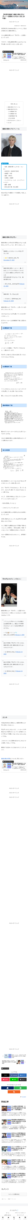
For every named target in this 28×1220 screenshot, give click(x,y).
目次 (12, 104)
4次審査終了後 (12, 111)
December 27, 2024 (9, 260)
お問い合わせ (7, 1215)
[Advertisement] (14, 85)
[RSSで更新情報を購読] (14, 1091)
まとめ (9, 122)
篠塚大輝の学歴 (5, 758)
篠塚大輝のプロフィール (14, 107)
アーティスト (6, 1068)
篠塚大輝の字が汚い (13, 109)
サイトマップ (20, 1215)
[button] (22, 1079)
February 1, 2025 (19, 635)
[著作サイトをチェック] (7, 1087)
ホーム (7, 1212)
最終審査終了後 (13, 116)
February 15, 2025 (9, 301)
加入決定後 (12, 118)
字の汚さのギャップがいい (14, 120)
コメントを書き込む (14, 1194)
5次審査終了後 (12, 113)
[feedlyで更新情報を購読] (20, 1087)
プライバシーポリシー (20, 1212)
